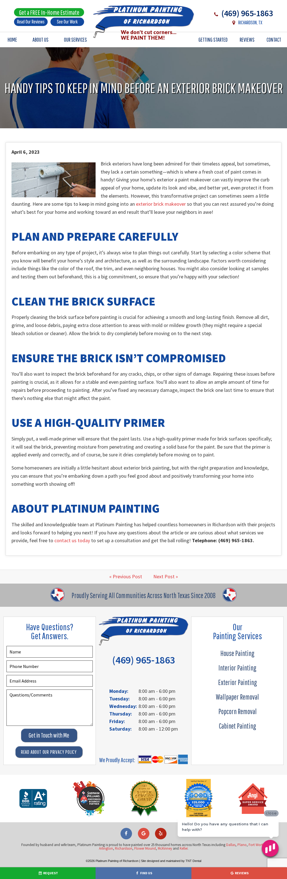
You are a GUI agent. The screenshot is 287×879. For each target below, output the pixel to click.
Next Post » (165, 576)
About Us (40, 39)
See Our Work (67, 22)
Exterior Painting (237, 682)
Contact (274, 39)
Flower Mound (145, 848)
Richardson (123, 848)
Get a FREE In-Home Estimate (49, 12)
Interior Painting (237, 668)
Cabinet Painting (237, 726)
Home (12, 39)
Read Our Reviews (31, 22)
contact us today (72, 540)
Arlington (106, 848)
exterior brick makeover (161, 204)
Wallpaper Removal (237, 697)
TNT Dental (193, 861)
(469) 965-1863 (246, 13)
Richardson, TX (249, 22)
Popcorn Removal (237, 711)
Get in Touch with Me (49, 735)
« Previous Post (125, 576)
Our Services (75, 39)
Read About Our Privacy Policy (49, 752)
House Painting (237, 653)
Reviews (247, 39)
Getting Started (213, 39)
